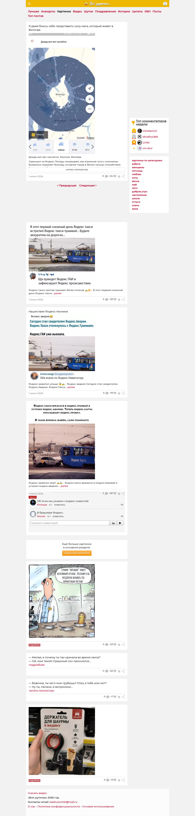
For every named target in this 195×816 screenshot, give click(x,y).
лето (135, 188)
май (134, 184)
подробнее (37, 664)
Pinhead (42, 504)
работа (136, 163)
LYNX (146, 142)
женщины (138, 167)
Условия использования (98, 806)
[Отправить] (120, 522)
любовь (136, 174)
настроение (139, 195)
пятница (137, 170)
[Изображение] (113, 522)
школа (136, 198)
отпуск (136, 201)
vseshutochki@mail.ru (63, 802)
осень (135, 205)
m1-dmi (147, 148)
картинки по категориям (147, 160)
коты (135, 177)
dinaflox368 (150, 136)
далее (57, 293)
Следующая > (88, 185)
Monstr (41, 516)
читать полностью (41, 690)
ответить (59, 504)
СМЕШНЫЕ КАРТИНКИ (77, 553)
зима (135, 208)
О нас (31, 806)
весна (135, 181)
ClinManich (150, 130)
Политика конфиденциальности (59, 806)
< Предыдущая (66, 185)
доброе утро (139, 191)
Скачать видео (37, 793)
